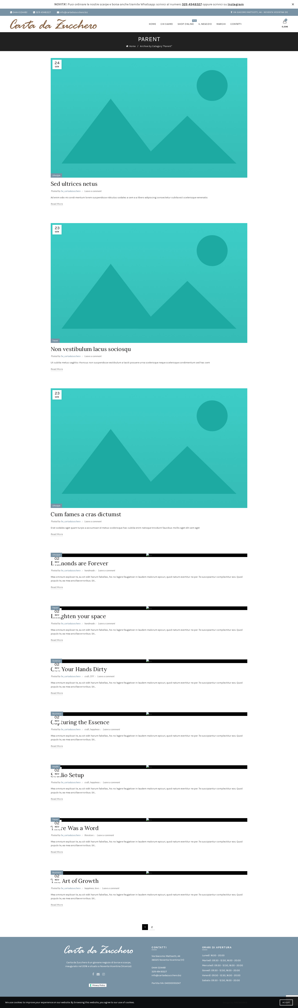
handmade (90, 570)
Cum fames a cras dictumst (86, 514)
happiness (95, 729)
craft (87, 676)
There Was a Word (75, 828)
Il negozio (205, 24)
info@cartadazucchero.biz (74, 12)
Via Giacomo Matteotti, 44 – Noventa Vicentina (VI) (260, 12)
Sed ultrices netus (74, 183)
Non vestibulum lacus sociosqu (91, 349)
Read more (57, 203)
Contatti (235, 24)
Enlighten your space (78, 616)
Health (55, 766)
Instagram (236, 4)
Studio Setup (67, 775)
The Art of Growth (75, 880)
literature (89, 835)
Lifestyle (56, 175)
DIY (92, 676)
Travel (55, 340)
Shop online (187, 22)
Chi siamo (167, 24)
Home (152, 24)
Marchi (221, 24)
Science (56, 661)
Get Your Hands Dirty (79, 669)
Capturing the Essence (80, 722)
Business (56, 713)
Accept (286, 1002)
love (97, 888)
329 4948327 (192, 4)
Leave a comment (93, 191)
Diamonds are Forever (79, 563)
